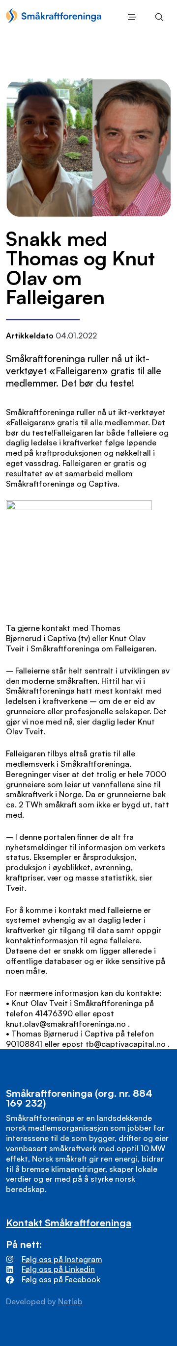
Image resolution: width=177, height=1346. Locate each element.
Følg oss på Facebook (61, 1279)
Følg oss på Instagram (62, 1259)
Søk (157, 17)
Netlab (70, 1301)
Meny (130, 17)
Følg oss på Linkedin (58, 1269)
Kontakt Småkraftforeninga (68, 1223)
